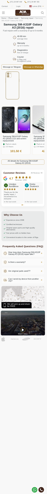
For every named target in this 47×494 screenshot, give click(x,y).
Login (18, 6)
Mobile (23, 14)
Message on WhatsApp (33, 67)
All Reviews (35, 173)
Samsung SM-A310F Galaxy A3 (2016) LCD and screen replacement (15, 138)
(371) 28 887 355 (33, 2)
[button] (22, 204)
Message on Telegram (12, 67)
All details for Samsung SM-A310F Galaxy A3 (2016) (23, 162)
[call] (41, 490)
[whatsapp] (34, 490)
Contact (5, 6)
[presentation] (5, 130)
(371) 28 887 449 (16, 2)
